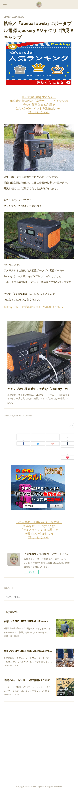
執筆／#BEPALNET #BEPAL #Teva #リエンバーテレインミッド (40, 651)
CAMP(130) (8, 415)
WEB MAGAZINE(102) (23, 415)
